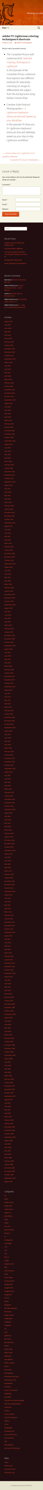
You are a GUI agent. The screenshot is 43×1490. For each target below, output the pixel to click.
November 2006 (9, 1130)
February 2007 (9, 1120)
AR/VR (6, 1223)
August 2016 (8, 731)
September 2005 (9, 1178)
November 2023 (9, 434)
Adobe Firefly (8, 1202)
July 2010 (7, 980)
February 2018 (9, 670)
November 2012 (9, 885)
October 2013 (8, 847)
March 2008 (8, 1076)
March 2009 (8, 1035)
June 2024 (7, 410)
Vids (5, 1441)
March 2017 (8, 707)
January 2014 (8, 837)
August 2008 (8, 1059)
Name (5, 200)
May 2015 (7, 782)
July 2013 (7, 857)
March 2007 (8, 1117)
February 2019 (9, 629)
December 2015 (9, 758)
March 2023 (8, 461)
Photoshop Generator (11, 1376)
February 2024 (9, 424)
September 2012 (9, 891)
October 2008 (8, 1052)
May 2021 (7, 536)
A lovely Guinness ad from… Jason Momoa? (13, 288)
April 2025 (7, 376)
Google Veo (8, 1295)
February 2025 (9, 383)
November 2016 (9, 721)
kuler (6, 1332)
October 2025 (8, 356)
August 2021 (8, 526)
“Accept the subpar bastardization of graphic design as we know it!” (15, 254)
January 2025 (8, 386)
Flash (6, 1274)
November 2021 (9, 516)
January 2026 (8, 345)
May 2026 (7, 332)
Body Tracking (9, 1230)
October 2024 (8, 396)
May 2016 (7, 741)
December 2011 (9, 922)
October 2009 (8, 1011)
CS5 (5, 1250)
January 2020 (8, 591)
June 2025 (7, 369)
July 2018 (7, 652)
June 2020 (7, 574)
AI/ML (6, 1219)
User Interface (9, 1438)
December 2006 (9, 1127)
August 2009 (8, 1018)
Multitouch (7, 1356)
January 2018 (8, 673)
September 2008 (9, 1055)
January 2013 (8, 878)
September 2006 (9, 1137)
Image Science (9, 1315)
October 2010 (8, 970)
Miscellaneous (9, 1342)
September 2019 (9, 605)
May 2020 (7, 577)
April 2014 (7, 827)
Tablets (6, 1421)
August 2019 (8, 608)
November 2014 (9, 803)
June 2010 (7, 984)
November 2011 (9, 926)
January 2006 (8, 1164)
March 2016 (8, 748)
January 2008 (8, 1083)
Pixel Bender (8, 1383)
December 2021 (9, 513)
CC (5, 1237)
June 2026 (7, 328)
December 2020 (9, 553)
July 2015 (7, 775)
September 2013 (9, 850)
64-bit (6, 1199)
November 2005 (9, 1171)
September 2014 (9, 809)
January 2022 (8, 509)
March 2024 (8, 420)
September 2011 (9, 932)
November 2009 (9, 1007)
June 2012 (7, 902)
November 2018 (9, 639)
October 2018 (8, 642)
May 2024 (7, 414)
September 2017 (9, 687)
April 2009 (7, 1031)
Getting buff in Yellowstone (13, 260)
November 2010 (9, 966)
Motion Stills (8, 1349)
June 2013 (7, 861)
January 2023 (8, 468)
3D (5, 1196)
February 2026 (9, 342)
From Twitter (8, 1277)
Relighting (7, 1394)
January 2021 (8, 550)
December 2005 (9, 1168)
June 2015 (7, 779)
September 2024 (9, 400)
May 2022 (7, 495)
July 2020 (7, 571)
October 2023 (8, 437)
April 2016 (7, 745)
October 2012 (8, 888)
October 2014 (8, 806)
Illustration (7, 1312)
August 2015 (8, 772)
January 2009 (8, 1042)
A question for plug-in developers (25, 159)
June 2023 (7, 451)
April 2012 (7, 908)
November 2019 (9, 598)
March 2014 (8, 830)
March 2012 (8, 912)
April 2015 (7, 786)
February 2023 (9, 465)
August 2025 (8, 362)
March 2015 (8, 789)
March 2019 (8, 625)
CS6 (5, 1254)
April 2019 (7, 622)
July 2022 (7, 489)
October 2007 (8, 1093)
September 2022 (9, 482)
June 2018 (7, 656)
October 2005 (8, 1175)
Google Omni (8, 1288)
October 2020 (8, 560)
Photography (27, 43)
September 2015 (9, 768)
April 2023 (7, 458)
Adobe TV (19, 43)
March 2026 (8, 338)
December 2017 (9, 676)
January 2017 (8, 714)
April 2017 (7, 704)
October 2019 (8, 601)
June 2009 (7, 1024)
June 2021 (7, 533)
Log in (6, 1462)
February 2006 (9, 1161)
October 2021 (8, 519)
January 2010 (8, 1001)
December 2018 (9, 635)
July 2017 (7, 693)
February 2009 (9, 1038)
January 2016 (8, 755)
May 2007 (7, 1110)
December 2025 (9, 349)
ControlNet (8, 1243)
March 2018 (8, 666)
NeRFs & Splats (9, 1363)
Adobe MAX (8, 1206)
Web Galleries (9, 1445)
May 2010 (7, 987)
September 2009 (9, 1014)
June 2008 (7, 1065)
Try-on (6, 1424)
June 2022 (7, 492)
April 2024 (7, 417)
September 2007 (9, 1096)
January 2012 (8, 919)
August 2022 (8, 485)
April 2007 (7, 1113)
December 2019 (9, 594)
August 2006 (8, 1141)
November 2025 (9, 352)
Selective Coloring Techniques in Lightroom (19, 62)
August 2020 (8, 567)
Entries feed (8, 1466)
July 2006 (7, 1144)
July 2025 (7, 366)
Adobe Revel (8, 1209)
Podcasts (7, 1387)
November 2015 (9, 762)
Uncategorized (9, 1431)
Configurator (8, 1240)
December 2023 (9, 431)
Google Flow (8, 1284)
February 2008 (9, 1079)
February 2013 (9, 874)
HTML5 (6, 1301)
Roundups (7, 1397)
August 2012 (8, 895)
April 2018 (7, 663)
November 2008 (9, 1048)
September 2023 (9, 441)
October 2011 (8, 929)
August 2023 (8, 444)
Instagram (7, 1322)
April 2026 (7, 335)
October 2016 (8, 724)
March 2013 (8, 871)
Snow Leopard (9, 1414)
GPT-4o (6, 1298)
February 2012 (9, 915)
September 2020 (9, 564)
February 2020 (9, 588)
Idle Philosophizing (10, 1308)
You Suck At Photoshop (12, 1448)
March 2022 (8, 502)
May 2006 (7, 1151)
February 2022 (9, 506)
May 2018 (7, 659)
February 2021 (9, 547)
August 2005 (8, 1181)
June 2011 (7, 943)
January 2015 (8, 796)
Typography (8, 1428)
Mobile (6, 1346)
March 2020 (8, 584)
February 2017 (9, 710)
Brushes (7, 1233)
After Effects (8, 1216)
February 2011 (9, 956)
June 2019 (7, 615)
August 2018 (8, 649)
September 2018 (9, 646)
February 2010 (9, 997)
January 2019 (8, 632)
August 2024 (8, 403)
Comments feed (9, 1469)
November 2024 (9, 393)
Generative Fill (9, 1281)
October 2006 (8, 1134)
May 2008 (7, 1069)
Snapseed (7, 1407)
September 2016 (9, 728)
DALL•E (6, 1257)
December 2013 (9, 840)
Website (5, 209)
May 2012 (7, 905)
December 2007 (9, 1086)
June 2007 (7, 1106)
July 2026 (7, 325)
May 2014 (7, 823)
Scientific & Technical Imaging (14, 1400)
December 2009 (9, 1004)
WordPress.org (9, 1472)
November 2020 (9, 557)
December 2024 (9, 390)
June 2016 (7, 738)
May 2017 (7, 700)
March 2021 (8, 543)
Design (6, 1260)
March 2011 (8, 953)
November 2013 (9, 844)
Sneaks (6, 1411)
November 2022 (9, 475)
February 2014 (9, 833)
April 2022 (7, 499)
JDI (5, 1329)
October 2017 (8, 683)
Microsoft (7, 1339)
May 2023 (7, 454)
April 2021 (7, 540)
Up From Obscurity (10, 1434)
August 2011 (8, 936)
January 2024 (8, 427)
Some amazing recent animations (15, 263)
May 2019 (7, 618)
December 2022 (9, 472)
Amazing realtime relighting (13, 248)
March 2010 (8, 994)
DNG (5, 1267)
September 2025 (9, 359)
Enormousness (9, 1271)
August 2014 (8, 813)
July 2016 (7, 734)
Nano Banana (8, 1359)
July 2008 (7, 1062)
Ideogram (7, 1305)
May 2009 (7, 1028)
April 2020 (7, 581)
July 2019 (7, 611)
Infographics (8, 1318)
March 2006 (8, 1158)
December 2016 (9, 717)
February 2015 (9, 792)
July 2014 (7, 816)
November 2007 (9, 1089)
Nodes (6, 1366)
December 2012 (9, 881)
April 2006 (7, 1154)
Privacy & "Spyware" (11, 1390)
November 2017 (9, 680)
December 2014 (9, 799)
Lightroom (7, 1336)
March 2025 (8, 379)
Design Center (9, 1264)
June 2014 (7, 820)
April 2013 (7, 867)
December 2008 (9, 1045)
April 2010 (7, 990)
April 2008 (7, 1072)
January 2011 (8, 960)
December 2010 (9, 963)
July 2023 (7, 448)
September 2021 (9, 523)
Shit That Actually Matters (12, 1404)
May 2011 (7, 946)
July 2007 (7, 1103)
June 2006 (7, 1147)
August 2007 (8, 1100)
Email (5, 204)
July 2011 (7, 939)
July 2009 (7, 1021)
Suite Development (10, 1417)
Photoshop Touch (10, 1380)
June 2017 (7, 697)
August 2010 (8, 977)
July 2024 (7, 407)
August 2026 (8, 321)
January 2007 (8, 1123)
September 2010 (9, 973)
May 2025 (7, 373)
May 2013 (7, 864)
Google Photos (9, 1291)
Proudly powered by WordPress (21, 1485)
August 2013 (8, 854)
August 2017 (8, 690)
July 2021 (7, 530)
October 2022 (8, 478)
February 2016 (9, 751)
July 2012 (7, 898)
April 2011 (7, 949)
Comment (6, 184)
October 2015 (8, 765)
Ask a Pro (7, 1226)
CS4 (5, 1247)
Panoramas (8, 1370)
